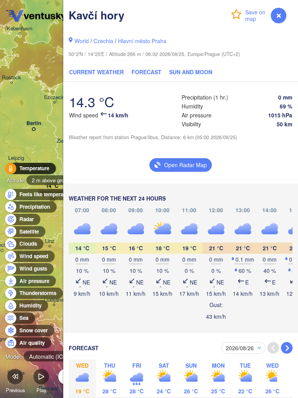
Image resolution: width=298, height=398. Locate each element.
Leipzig (16, 158)
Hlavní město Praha (142, 41)
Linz (49, 241)
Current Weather (96, 72)
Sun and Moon (190, 72)
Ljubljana (54, 300)
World (81, 41)
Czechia (103, 41)
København (19, 28)
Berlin (33, 123)
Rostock (11, 77)
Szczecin (54, 97)
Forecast (146, 72)
